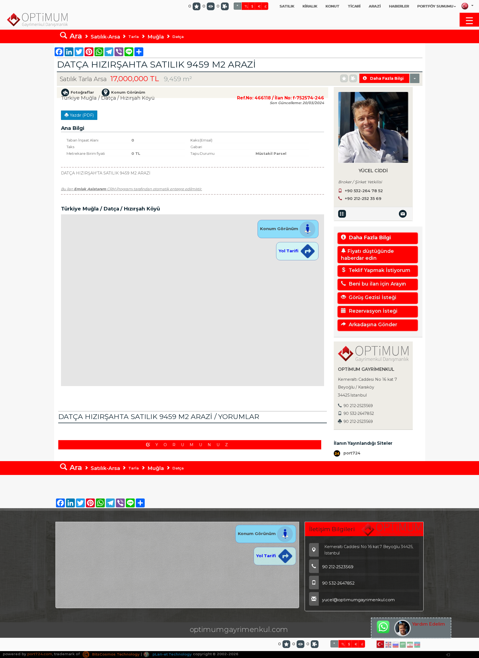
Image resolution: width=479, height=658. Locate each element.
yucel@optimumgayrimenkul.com (358, 599)
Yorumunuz (194, 444)
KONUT (332, 6)
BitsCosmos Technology (115, 654)
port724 (351, 453)
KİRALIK (309, 6)
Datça (178, 36)
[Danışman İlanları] (343, 213)
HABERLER (399, 6)
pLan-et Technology (171, 654)
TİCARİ (354, 6)
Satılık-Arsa (105, 37)
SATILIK (286, 6)
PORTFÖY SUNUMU (435, 6)
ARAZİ (375, 6)
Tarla (133, 36)
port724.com (39, 654)
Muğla (155, 37)
